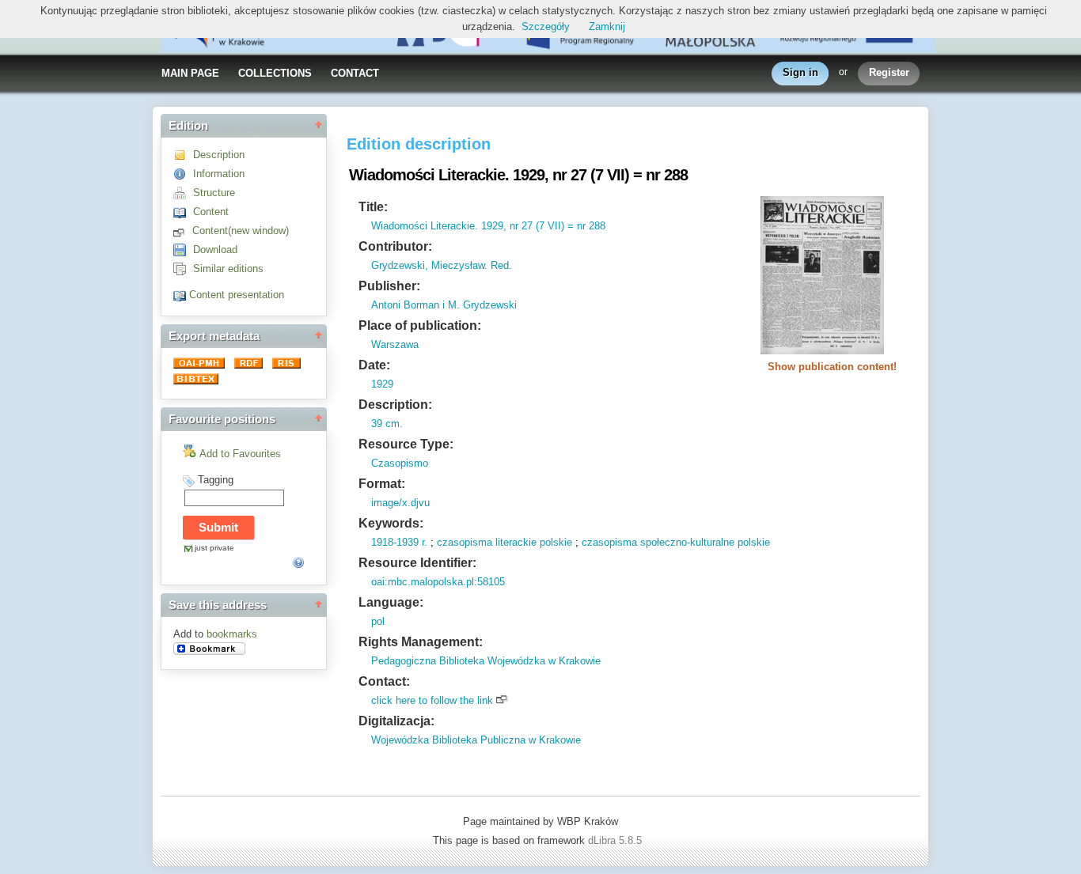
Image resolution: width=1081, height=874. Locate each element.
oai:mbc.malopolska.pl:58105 (438, 582)
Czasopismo (399, 463)
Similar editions (228, 268)
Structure (214, 193)
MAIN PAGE (190, 73)
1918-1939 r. (399, 542)
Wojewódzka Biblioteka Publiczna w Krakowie (476, 740)
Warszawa (395, 344)
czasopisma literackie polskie (504, 542)
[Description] (183, 155)
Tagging (215, 480)
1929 (382, 384)
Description (219, 155)
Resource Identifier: (417, 562)
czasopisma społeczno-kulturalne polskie (676, 542)
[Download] (183, 249)
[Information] (183, 174)
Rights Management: (420, 642)
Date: (374, 365)
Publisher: (389, 286)
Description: (395, 404)
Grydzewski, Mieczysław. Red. (441, 265)
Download (215, 249)
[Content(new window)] (182, 230)
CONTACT (355, 73)
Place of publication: (419, 325)
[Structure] (183, 193)
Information (219, 174)
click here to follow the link (432, 700)
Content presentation (236, 295)
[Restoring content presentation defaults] (181, 295)
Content (211, 212)
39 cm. (387, 423)
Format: (381, 483)
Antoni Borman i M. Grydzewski (444, 305)
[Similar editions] (183, 268)
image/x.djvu (400, 503)
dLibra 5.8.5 (616, 840)
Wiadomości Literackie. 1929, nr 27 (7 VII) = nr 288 (488, 226)
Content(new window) (240, 230)
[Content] (183, 212)
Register (889, 72)
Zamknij (607, 26)
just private (214, 547)
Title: (373, 207)
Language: (390, 602)
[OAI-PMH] (200, 365)
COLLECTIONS (275, 73)
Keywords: (390, 523)
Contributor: (395, 246)
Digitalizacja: (396, 721)
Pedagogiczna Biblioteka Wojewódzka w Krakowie (486, 661)
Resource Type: (405, 444)
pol (378, 621)
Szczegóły (546, 26)
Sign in (800, 72)
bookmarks (232, 634)
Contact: (384, 681)
